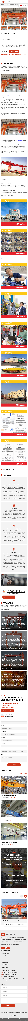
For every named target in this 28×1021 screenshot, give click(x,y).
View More (23, 774)
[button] (21, 896)
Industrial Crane (10, 4)
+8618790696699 (13, 972)
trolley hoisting (7, 95)
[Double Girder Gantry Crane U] (14, 909)
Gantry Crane (18, 4)
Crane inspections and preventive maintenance (14, 881)
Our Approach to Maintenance (14, 864)
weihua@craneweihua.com (9, 970)
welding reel (20, 140)
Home (3, 4)
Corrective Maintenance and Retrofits (14, 875)
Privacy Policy (14, 1015)
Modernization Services (14, 870)
